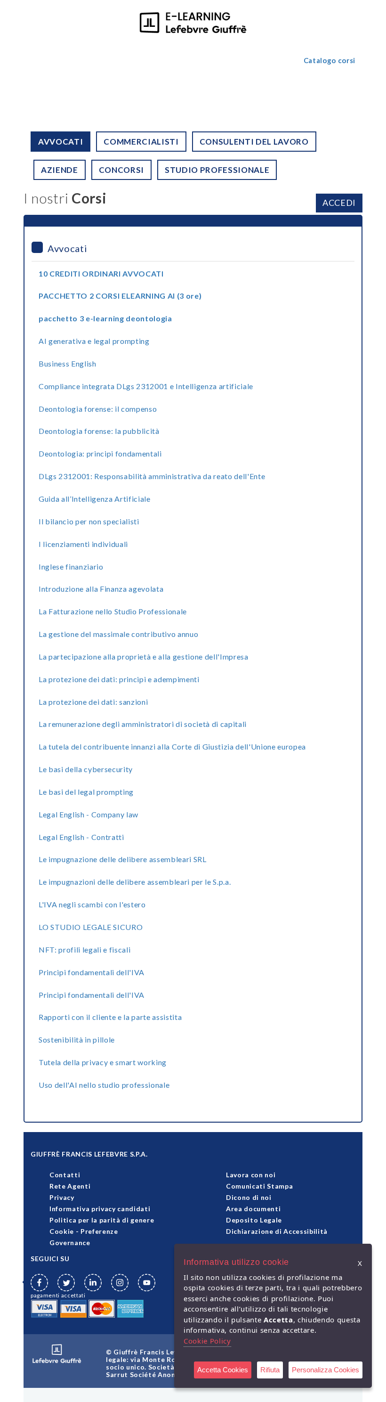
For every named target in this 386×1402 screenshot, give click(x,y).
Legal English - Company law (88, 814)
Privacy (61, 1197)
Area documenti (253, 1209)
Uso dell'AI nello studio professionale (104, 1084)
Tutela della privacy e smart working (103, 1062)
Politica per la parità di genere (101, 1220)
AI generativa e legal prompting (94, 340)
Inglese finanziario (71, 566)
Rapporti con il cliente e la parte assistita (110, 1016)
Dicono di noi (249, 1197)
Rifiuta (270, 1370)
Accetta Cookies (222, 1370)
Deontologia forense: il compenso (98, 408)
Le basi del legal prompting (86, 791)
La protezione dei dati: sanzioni (93, 701)
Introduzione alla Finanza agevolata (101, 588)
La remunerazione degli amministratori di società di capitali (143, 723)
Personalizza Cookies (325, 1370)
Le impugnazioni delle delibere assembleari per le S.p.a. (135, 881)
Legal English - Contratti (81, 836)
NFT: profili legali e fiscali (84, 949)
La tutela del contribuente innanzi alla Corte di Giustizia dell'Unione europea (172, 746)
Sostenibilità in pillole (77, 1039)
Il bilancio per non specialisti (89, 521)
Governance (69, 1243)
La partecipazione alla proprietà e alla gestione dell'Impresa (144, 656)
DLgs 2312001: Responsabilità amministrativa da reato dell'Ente (152, 476)
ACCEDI (339, 202)
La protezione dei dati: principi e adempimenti (119, 679)
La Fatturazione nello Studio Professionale (113, 611)
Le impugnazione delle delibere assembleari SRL (123, 859)
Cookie (61, 1231)
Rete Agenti (69, 1186)
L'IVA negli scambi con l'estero (92, 904)
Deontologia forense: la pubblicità (99, 430)
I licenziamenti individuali (83, 543)
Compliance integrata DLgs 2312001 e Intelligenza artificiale (146, 386)
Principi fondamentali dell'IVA (92, 972)
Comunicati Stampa (259, 1186)
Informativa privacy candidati (99, 1209)
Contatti (64, 1175)
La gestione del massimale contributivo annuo (118, 633)
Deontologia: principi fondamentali (100, 453)
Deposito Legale (254, 1220)
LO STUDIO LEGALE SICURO (91, 926)
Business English (67, 363)
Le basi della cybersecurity (86, 769)
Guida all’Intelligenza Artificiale (95, 498)
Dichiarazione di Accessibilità (277, 1231)
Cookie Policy (207, 1340)
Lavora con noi (250, 1175)
